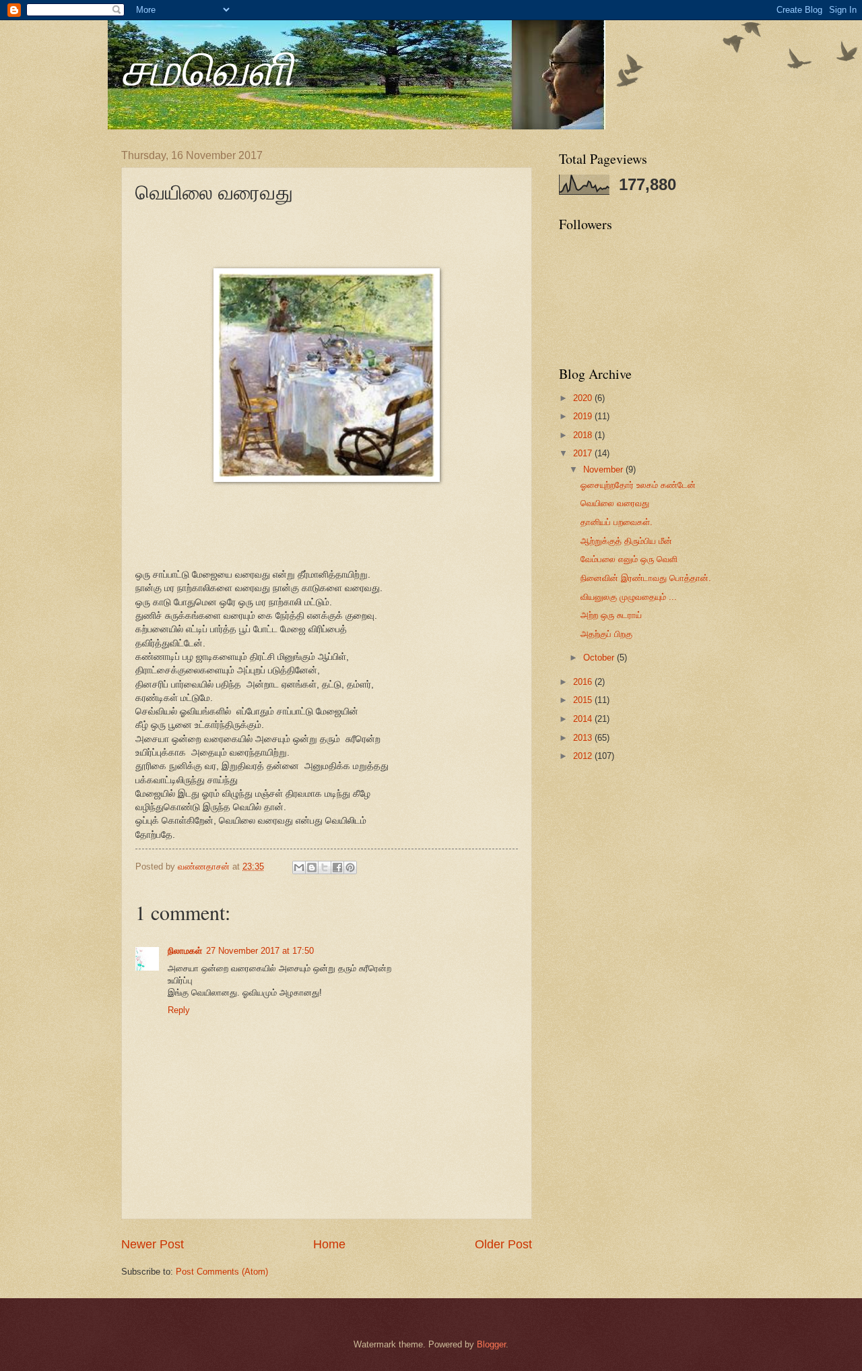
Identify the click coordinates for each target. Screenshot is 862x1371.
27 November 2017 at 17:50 (260, 951)
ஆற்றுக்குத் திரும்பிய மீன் (626, 541)
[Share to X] (324, 867)
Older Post (503, 1244)
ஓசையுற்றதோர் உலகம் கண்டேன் (638, 485)
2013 (584, 738)
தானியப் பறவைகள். (617, 522)
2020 (584, 398)
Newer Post (152, 1244)
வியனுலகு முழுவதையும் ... (629, 597)
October (600, 657)
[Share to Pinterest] (350, 867)
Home (329, 1244)
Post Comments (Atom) (222, 1272)
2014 (584, 719)
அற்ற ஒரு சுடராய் (611, 615)
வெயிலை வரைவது (615, 503)
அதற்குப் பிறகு (606, 634)
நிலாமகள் (185, 951)
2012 (584, 756)
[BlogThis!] (312, 867)
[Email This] (299, 867)
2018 (584, 435)
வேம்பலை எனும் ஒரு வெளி (629, 559)
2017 (584, 453)
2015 (584, 700)
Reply (179, 1010)
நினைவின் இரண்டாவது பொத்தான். (646, 578)
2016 (584, 682)
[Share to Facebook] (337, 867)
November (604, 469)
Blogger (491, 1344)
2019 (584, 416)
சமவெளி (207, 66)
